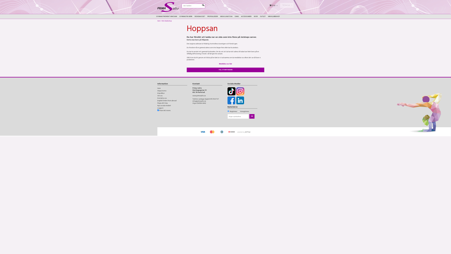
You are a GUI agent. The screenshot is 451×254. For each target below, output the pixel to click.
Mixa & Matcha (226, 16)
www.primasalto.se (199, 95)
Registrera (233, 111)
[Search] (203, 5)
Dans (237, 16)
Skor (256, 16)
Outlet (263, 16)
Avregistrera (244, 111)
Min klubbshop (274, 16)
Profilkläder (212, 16)
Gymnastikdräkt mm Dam (166, 16)
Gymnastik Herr (185, 16)
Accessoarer (246, 16)
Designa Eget (200, 16)
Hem (158, 21)
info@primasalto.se (199, 101)
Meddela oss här (225, 64)
